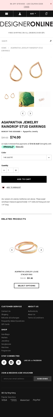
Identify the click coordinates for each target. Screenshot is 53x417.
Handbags (5, 334)
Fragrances (6, 351)
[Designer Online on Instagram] (11, 362)
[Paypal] (36, 400)
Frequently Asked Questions (12, 321)
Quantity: (4, 166)
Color (3, 153)
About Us (31, 315)
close (51, 3)
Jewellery (5, 341)
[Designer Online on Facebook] (4, 362)
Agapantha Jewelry (30, 132)
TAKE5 (26, 7)
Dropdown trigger (20, 13)
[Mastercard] (25, 400)
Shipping (4, 315)
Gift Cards (5, 324)
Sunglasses (6, 344)
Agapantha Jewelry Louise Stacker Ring (26, 273)
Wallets (4, 338)
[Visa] (4, 400)
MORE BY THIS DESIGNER (10, 132)
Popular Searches (8, 397)
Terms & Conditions (36, 318)
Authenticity (33, 311)
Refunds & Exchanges (10, 318)
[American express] (13, 400)
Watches (5, 347)
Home (3, 48)
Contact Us (5, 311)
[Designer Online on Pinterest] (18, 362)
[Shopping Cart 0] (46, 13)
